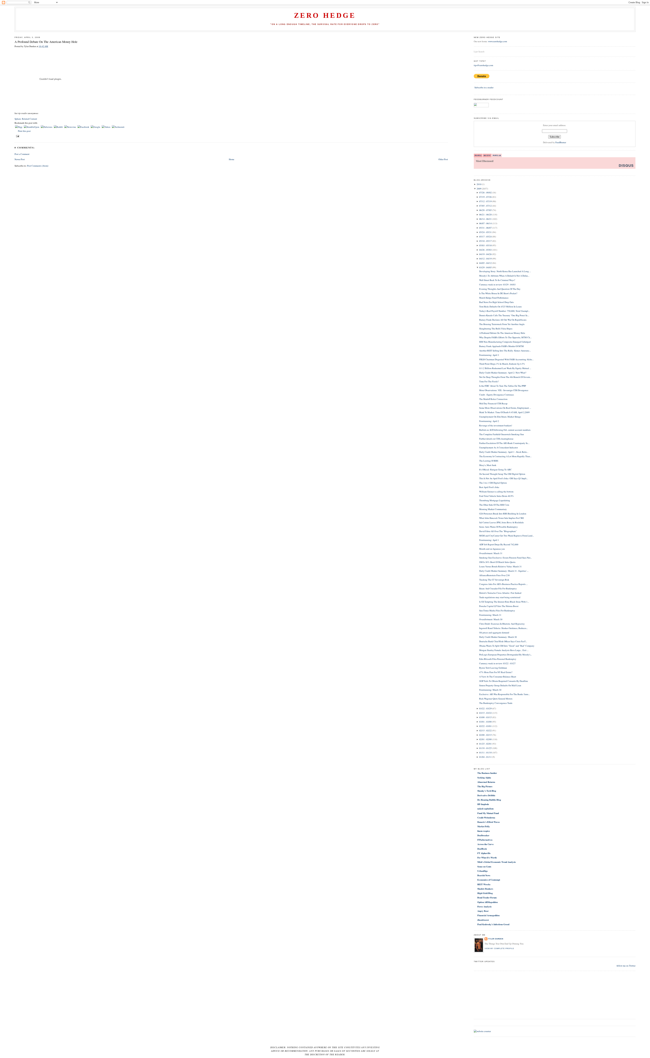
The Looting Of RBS (488, 460)
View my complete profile (499, 948)
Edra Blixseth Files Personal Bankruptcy (497, 658)
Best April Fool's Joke (489, 487)
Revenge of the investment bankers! (495, 425)
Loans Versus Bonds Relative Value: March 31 (500, 566)
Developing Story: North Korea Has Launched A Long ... (505, 271)
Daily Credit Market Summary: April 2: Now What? (502, 372)
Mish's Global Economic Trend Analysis (496, 861)
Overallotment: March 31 (490, 553)
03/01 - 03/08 (485, 721)
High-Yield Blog (485, 893)
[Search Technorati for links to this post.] (118, 126)
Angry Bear (483, 910)
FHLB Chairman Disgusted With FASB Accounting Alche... (506, 359)
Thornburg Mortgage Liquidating (494, 500)
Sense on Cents (484, 866)
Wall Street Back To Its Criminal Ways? (497, 280)
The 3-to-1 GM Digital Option (493, 482)
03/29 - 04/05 (485, 267)
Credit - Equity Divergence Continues (496, 394)
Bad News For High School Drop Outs (496, 302)
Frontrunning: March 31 (490, 614)
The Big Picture (484, 786)
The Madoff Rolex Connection (493, 399)
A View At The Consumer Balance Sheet (497, 676)
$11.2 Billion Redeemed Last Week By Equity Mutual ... (505, 368)
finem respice (483, 830)
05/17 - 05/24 (485, 236)
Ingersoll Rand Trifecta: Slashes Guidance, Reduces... (503, 628)
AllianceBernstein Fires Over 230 (494, 575)
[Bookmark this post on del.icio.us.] (46, 126)
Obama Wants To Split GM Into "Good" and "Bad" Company (506, 645)
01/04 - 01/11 (485, 756)
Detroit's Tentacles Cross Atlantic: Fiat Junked (500, 592)
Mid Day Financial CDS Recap (493, 403)
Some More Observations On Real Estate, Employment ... (505, 407)
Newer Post (20, 159)
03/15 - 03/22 (485, 712)
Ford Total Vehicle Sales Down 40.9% (496, 495)
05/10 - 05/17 (485, 240)
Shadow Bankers (485, 888)
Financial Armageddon (488, 915)
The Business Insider (487, 773)
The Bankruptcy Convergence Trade (495, 703)
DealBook (482, 848)
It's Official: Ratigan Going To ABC (495, 469)
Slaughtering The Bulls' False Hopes (495, 328)
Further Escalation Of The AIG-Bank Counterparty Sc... (504, 443)
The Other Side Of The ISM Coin (494, 504)
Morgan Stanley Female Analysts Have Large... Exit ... (503, 650)
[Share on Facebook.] (83, 126)
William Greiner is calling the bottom (496, 491)
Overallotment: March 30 (490, 619)
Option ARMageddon (487, 902)
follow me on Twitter (626, 965)
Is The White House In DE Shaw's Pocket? (498, 293)
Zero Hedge (325, 15)
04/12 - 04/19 (485, 258)
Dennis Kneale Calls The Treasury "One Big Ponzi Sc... (504, 315)
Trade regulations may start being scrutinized (499, 597)
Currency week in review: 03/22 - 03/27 (497, 663)
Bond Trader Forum (487, 897)
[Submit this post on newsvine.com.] (70, 126)
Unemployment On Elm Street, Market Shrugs (500, 416)
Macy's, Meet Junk (487, 465)
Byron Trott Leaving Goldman (493, 667)
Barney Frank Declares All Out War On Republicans (502, 319)
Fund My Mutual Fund (488, 813)
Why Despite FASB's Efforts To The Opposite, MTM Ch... (505, 337)
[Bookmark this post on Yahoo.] (106, 126)
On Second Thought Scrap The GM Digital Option (502, 473)
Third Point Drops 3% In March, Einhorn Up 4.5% (502, 363)
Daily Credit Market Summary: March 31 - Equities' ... (503, 570)
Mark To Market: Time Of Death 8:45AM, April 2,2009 (504, 412)
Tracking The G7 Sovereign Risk (494, 579)
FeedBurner (560, 142)
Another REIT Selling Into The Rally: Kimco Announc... (505, 350)
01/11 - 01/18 (485, 752)
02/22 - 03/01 (485, 726)
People (478, 155)
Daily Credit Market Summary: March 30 (498, 636)
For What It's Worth (487, 857)
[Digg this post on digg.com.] (19, 126)
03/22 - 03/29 (485, 708)
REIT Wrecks (483, 884)
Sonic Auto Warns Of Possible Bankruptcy (498, 526)
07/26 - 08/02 (485, 192)
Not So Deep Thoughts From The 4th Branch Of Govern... (505, 377)
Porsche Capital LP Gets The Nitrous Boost (498, 606)
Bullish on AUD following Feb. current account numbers (504, 429)
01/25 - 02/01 (485, 743)
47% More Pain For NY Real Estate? (495, 672)
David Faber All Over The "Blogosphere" (498, 531)
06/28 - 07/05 (485, 210)
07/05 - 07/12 (485, 205)
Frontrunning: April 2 (489, 421)
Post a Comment (22, 154)
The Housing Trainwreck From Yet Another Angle (502, 324)
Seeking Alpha (484, 777)
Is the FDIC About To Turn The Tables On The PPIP (502, 385)
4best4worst (483, 919)
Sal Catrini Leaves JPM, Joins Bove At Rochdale (501, 522)
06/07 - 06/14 (485, 223)
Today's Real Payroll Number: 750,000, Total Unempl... (504, 310)
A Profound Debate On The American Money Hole (46, 42)
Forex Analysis (484, 906)
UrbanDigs (482, 870)
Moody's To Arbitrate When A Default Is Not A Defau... (504, 275)
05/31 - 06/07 (485, 227)
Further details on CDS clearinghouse (496, 438)
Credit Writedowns (486, 817)
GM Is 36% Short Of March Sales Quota (497, 562)
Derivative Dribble (486, 795)
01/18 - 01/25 (485, 748)
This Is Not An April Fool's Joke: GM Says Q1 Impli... (503, 478)
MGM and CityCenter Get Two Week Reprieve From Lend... (506, 535)
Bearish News (483, 875)
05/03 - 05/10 (485, 245)
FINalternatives (484, 839)
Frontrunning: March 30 (490, 689)
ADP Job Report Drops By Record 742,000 (498, 544)
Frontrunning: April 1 (489, 540)
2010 (479, 184)
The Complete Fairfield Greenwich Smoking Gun (501, 434)
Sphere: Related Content (26, 118)
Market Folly (483, 826)
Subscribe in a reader (483, 87)
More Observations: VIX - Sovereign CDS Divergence (503, 390)
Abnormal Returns (486, 782)
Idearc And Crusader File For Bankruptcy (498, 588)
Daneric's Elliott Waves (488, 821)
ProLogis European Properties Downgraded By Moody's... (505, 654)
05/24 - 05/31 (485, 232)
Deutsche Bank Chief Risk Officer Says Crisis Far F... (503, 641)
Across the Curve (485, 844)
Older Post (443, 159)
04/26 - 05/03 (485, 249)
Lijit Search (479, 51)
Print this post (24, 131)
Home (231, 159)
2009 (479, 188)
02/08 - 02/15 (485, 734)
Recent (487, 155)
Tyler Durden (495, 939)
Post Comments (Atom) (37, 165)
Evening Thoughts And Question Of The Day (500, 288)
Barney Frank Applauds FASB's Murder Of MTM (501, 346)
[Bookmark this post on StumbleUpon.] (31, 126)
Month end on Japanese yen (492, 548)
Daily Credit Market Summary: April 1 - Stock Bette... (503, 451)
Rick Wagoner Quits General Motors (495, 698)
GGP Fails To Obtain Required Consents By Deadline (503, 681)
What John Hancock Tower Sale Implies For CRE (501, 518)
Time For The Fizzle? (489, 381)
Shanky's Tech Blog (486, 790)
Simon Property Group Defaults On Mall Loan (500, 685)
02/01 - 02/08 (485, 739)
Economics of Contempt (488, 879)
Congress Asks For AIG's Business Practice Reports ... (503, 584)
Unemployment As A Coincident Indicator (498, 447)
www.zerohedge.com (497, 41)
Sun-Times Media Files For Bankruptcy (497, 610)
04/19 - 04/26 (485, 254)
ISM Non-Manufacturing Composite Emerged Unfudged (505, 341)
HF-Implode (483, 804)
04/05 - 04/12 (485, 262)
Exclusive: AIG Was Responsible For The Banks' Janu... (504, 694)
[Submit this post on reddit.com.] (58, 126)
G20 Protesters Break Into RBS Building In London (502, 513)
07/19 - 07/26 (485, 196)
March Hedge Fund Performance (493, 297)
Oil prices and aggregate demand (494, 632)
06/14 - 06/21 (485, 218)
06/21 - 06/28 (485, 214)
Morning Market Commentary (493, 509)
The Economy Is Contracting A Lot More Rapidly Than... (505, 456)
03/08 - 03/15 (485, 717)
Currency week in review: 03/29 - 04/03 (497, 284)
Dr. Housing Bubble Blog (489, 799)
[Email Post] (17, 136)
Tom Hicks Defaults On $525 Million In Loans (500, 306)
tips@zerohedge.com (483, 65)
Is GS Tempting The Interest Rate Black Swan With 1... (504, 601)
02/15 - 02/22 (485, 730)
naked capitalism (485, 808)
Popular (497, 155)
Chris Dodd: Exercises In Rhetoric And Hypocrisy (502, 623)
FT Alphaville (484, 853)
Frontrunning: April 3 (489, 355)
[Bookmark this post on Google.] (95, 126)
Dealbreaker (483, 835)
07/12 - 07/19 (485, 201)
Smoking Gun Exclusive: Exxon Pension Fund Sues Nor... (505, 557)
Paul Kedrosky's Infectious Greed (493, 924)
